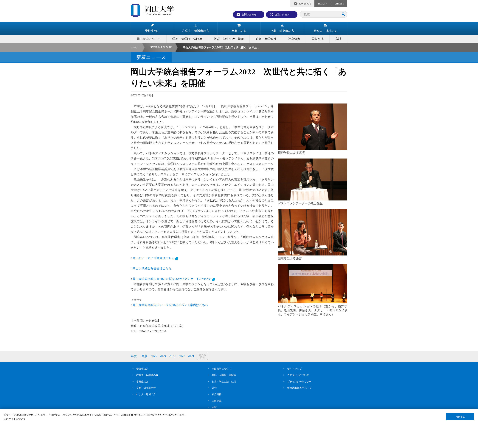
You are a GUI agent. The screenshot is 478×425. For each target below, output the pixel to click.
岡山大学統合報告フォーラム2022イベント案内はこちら (170, 305)
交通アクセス (282, 14)
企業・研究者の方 (146, 388)
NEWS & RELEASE (161, 47)
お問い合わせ (249, 14)
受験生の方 (142, 368)
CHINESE (339, 3)
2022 (181, 356)
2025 (153, 356)
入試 (214, 407)
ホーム (135, 47)
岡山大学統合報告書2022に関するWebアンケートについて (172, 279)
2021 (191, 356)
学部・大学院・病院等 (224, 375)
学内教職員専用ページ (299, 388)
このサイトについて (298, 375)
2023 (172, 356)
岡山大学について (221, 368)
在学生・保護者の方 (147, 375)
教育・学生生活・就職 (224, 381)
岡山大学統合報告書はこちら (152, 268)
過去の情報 (202, 356)
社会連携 (216, 394)
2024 (163, 356)
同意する (460, 416)
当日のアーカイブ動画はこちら (153, 258)
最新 (145, 356)
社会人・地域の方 (146, 394)
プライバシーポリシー (299, 381)
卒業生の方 (142, 381)
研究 (214, 388)
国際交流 (216, 400)
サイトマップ (294, 368)
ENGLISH (322, 3)
